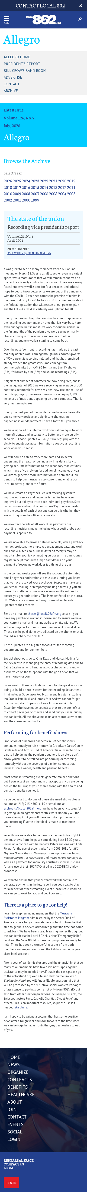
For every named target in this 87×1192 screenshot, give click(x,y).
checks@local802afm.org (44, 614)
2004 (62, 193)
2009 (17, 193)
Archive (11, 90)
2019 (71, 181)
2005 (53, 193)
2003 (71, 193)
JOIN (12, 1109)
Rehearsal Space (18, 1160)
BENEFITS (17, 1087)
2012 (62, 187)
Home (13, 1057)
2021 (53, 181)
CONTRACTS (19, 1079)
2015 (35, 187)
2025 (17, 181)
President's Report (22, 63)
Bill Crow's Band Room (25, 70)
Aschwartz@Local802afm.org (29, 253)
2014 (44, 187)
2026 (8, 181)
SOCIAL (15, 1132)
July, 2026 (12, 125)
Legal (9, 1167)
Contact (11, 84)
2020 (62, 181)
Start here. (21, 1007)
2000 (26, 200)
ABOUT (14, 1102)
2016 (26, 187)
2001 (17, 200)
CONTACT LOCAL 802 (40, 5)
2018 (8, 187)
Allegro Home (17, 57)
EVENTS (15, 1124)
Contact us (14, 1164)
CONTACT (17, 1117)
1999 (35, 200)
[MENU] (6, 18)
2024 (26, 181)
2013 (53, 187)
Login (11, 1182)
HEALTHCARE (21, 1094)
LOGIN (13, 1139)
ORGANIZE (18, 1072)
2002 (8, 200)
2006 (44, 193)
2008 (26, 193)
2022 (44, 181)
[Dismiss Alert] (81, 5)
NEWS (13, 1065)
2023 (35, 181)
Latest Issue (13, 110)
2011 (71, 187)
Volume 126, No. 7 (19, 118)
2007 (35, 193)
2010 (8, 193)
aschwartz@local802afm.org (23, 808)
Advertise (13, 77)
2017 (17, 187)
